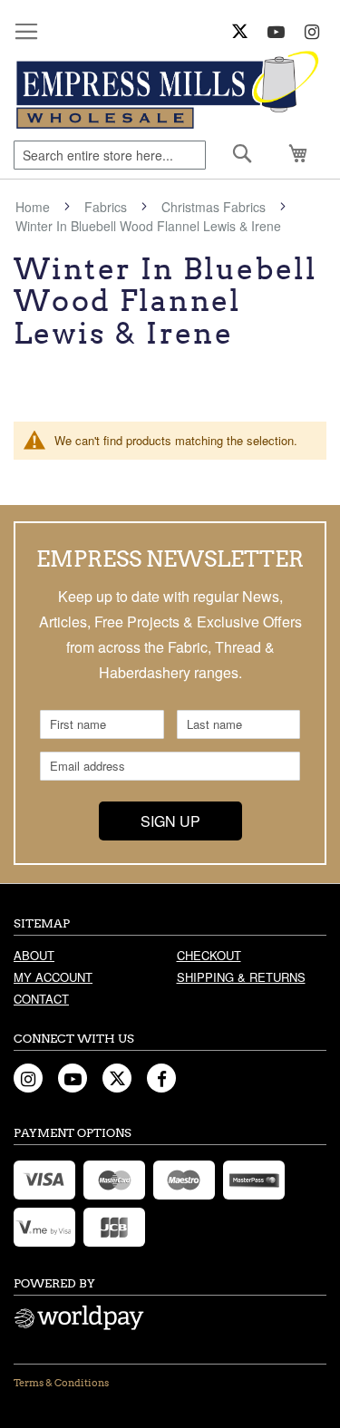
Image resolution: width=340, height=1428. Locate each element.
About (34, 955)
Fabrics (107, 207)
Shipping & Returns (241, 977)
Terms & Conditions (61, 1382)
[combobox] (110, 155)
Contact (41, 998)
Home (34, 207)
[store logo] (170, 90)
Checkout (209, 955)
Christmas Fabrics (215, 207)
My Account (53, 977)
